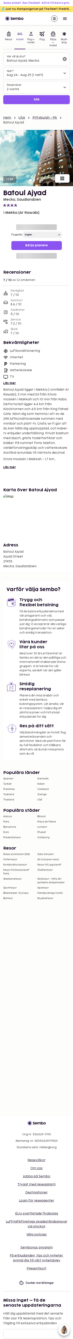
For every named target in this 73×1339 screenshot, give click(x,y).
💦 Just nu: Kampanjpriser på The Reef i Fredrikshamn (37, 9)
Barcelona (9, 827)
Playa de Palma (46, 821)
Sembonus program (36, 1247)
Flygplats (16, 234)
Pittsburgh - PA (44, 118)
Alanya (7, 816)
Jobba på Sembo (36, 1176)
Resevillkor (36, 1160)
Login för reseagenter (36, 1201)
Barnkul (8, 898)
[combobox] (33, 61)
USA (21, 118)
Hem (7, 118)
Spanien (8, 778)
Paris (6, 821)
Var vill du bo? (16, 56)
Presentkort (36, 1268)
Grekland (43, 789)
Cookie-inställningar (40, 1282)
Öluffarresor (45, 870)
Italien (41, 783)
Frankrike (9, 789)
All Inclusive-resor (48, 859)
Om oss (36, 1168)
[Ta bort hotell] (64, 59)
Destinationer (36, 1193)
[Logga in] (54, 18)
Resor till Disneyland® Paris (16, 872)
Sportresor (10, 887)
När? (10, 71)
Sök (37, 99)
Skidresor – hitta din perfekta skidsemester (51, 880)
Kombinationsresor (15, 864)
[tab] (8, 39)
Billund (41, 816)
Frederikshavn (12, 837)
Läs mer (9, 383)
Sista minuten (45, 854)
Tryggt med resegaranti (36, 1184)
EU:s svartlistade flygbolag (36, 1214)
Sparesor (43, 887)
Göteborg (43, 837)
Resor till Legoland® (49, 864)
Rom (6, 832)
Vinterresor (10, 859)
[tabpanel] (36, 78)
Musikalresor (45, 898)
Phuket (41, 832)
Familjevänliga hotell (50, 893)
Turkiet (7, 783)
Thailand (8, 799)
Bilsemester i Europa (15, 893)
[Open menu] (65, 18)
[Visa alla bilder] (62, 178)
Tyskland (8, 794)
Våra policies (36, 1235)
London (42, 827)
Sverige (42, 794)
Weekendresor (12, 878)
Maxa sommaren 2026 (16, 854)
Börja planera (36, 245)
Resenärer (14, 85)
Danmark (43, 778)
